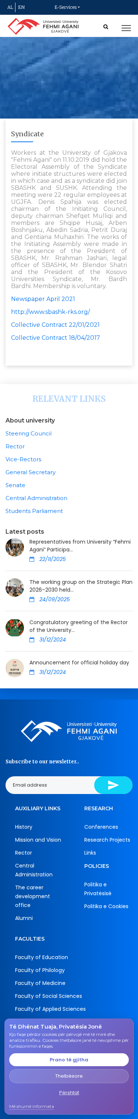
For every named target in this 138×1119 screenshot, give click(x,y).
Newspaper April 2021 (43, 298)
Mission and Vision (38, 839)
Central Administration (36, 498)
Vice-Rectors (23, 459)
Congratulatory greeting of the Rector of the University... (78, 626)
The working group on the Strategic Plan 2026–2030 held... (80, 585)
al (10, 7)
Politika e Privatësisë (98, 889)
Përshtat (69, 1092)
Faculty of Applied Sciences (50, 1009)
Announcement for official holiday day (79, 662)
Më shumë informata (31, 1106)
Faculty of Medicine (40, 983)
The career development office (32, 896)
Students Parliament (34, 510)
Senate (15, 485)
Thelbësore (69, 1075)
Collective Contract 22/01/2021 (55, 324)
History (23, 827)
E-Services (65, 7)
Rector (15, 446)
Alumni (24, 918)
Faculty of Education (41, 957)
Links (90, 852)
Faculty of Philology (40, 970)
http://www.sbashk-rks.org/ (50, 311)
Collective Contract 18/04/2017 (55, 337)
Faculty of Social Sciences (48, 996)
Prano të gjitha (69, 1059)
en (21, 7)
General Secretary (31, 472)
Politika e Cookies (106, 906)
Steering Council (29, 433)
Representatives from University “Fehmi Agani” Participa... (80, 545)
